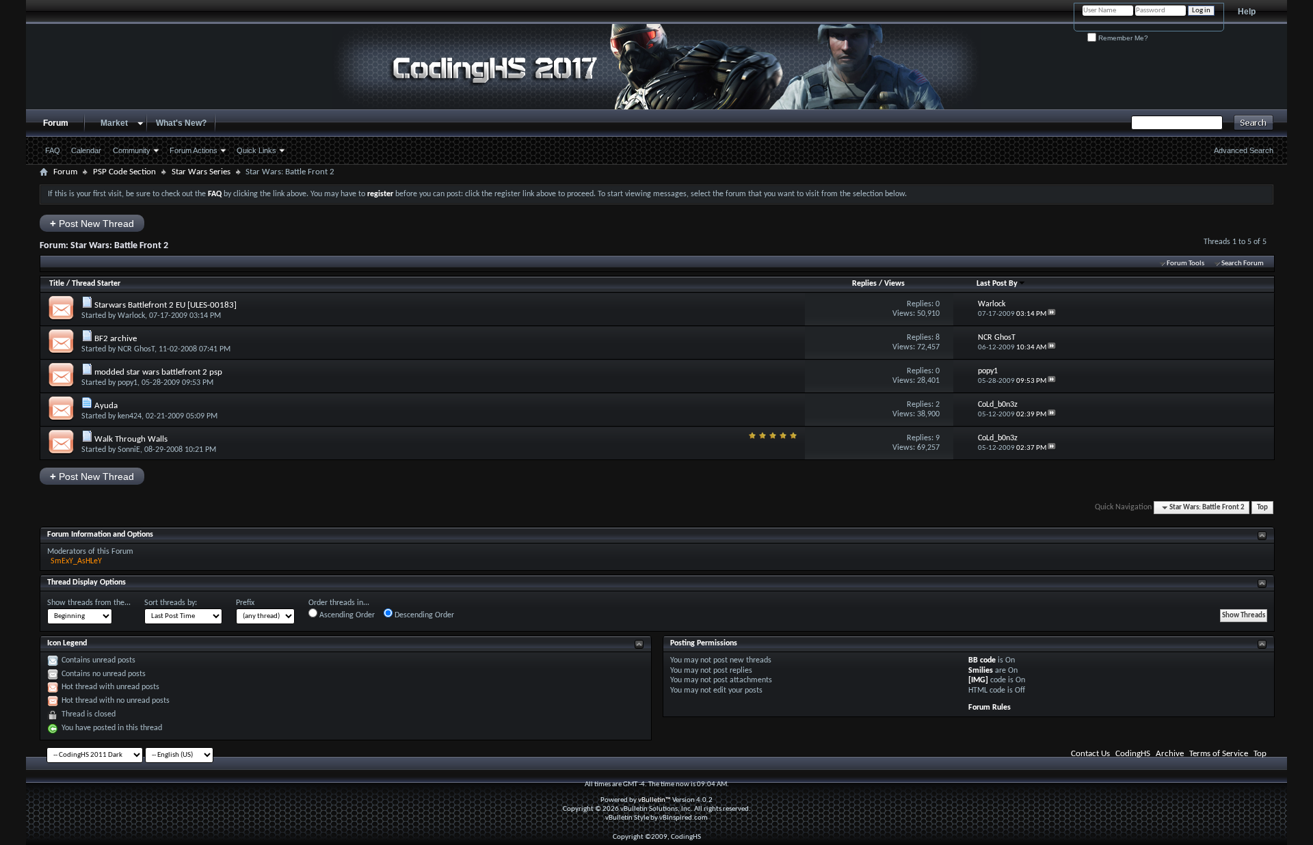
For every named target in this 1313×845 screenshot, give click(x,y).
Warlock (131, 316)
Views (894, 284)
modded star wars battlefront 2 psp (158, 372)
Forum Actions (193, 150)
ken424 (130, 416)
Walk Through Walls (131, 439)
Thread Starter (96, 284)
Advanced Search (1243, 150)
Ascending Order (346, 615)
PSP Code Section (124, 171)
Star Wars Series (201, 171)
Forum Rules (989, 707)
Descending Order (423, 615)
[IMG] (978, 680)
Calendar (86, 150)
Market (114, 123)
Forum (55, 123)
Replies (864, 284)
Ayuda (106, 405)
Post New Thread (92, 223)
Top (1262, 507)
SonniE (129, 450)
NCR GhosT (136, 349)
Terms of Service (1218, 753)
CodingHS (1132, 753)
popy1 (127, 383)
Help (1247, 11)
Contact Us (1090, 753)
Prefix (245, 603)
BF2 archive (115, 338)
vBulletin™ (654, 800)
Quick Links (256, 150)
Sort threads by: (170, 603)
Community (131, 150)
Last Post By (997, 284)
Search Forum (1242, 263)
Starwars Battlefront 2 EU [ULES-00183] (165, 305)
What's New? (181, 123)
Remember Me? (1122, 38)
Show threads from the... (89, 603)
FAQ (52, 150)
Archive (1170, 753)
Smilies (980, 671)
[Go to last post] (1052, 314)
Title (56, 284)
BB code (982, 660)
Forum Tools (1185, 263)
